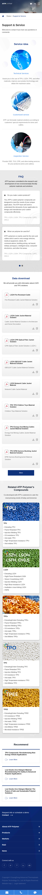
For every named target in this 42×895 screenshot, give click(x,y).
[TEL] (21, 892)
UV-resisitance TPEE (12, 716)
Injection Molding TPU (13, 532)
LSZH (6, 570)
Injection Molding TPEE (13, 719)
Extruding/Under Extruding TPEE (17, 713)
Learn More (13, 759)
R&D (4, 845)
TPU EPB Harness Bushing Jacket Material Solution (23, 452)
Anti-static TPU (10, 538)
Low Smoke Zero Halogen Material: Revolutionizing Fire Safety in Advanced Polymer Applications (20, 772)
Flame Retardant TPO (12, 669)
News (4, 851)
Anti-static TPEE (11, 721)
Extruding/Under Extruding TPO (16, 667)
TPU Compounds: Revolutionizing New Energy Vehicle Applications (20, 753)
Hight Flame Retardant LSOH (15, 576)
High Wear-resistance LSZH (15, 584)
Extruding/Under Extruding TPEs (16, 620)
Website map (7, 883)
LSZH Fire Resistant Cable (20, 295)
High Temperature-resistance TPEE (17, 724)
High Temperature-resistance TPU (17, 541)
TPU (5, 523)
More (21, 473)
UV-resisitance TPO (12, 675)
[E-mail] (7, 892)
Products (6, 833)
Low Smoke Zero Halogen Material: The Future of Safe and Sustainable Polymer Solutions (20, 791)
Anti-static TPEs (10, 631)
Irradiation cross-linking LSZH (15, 587)
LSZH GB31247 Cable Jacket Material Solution (21, 362)
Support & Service (19, 16)
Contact (5, 815)
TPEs (6, 616)
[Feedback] (35, 892)
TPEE (6, 709)
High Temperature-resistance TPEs (17, 634)
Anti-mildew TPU (11, 543)
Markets (5, 839)
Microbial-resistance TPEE (14, 730)
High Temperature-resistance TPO (17, 680)
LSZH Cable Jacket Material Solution (20, 316)
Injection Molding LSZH (13, 582)
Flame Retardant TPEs (13, 623)
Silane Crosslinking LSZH (14, 579)
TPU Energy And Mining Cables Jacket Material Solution (22, 428)
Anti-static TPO (10, 678)
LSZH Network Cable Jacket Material (21, 384)
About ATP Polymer (10, 827)
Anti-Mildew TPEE (11, 727)
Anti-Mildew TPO (11, 683)
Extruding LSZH (10, 574)
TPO (5, 663)
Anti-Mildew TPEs (11, 636)
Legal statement (20, 883)
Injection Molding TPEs (13, 626)
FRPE (7, 590)
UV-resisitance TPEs (12, 628)
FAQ (21, 176)
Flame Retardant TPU (12, 530)
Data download (21, 278)
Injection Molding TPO (13, 672)
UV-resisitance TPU (12, 535)
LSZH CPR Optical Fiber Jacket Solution (22, 341)
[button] (19, 265)
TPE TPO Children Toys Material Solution (22, 406)
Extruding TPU (10, 527)
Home (9, 16)
